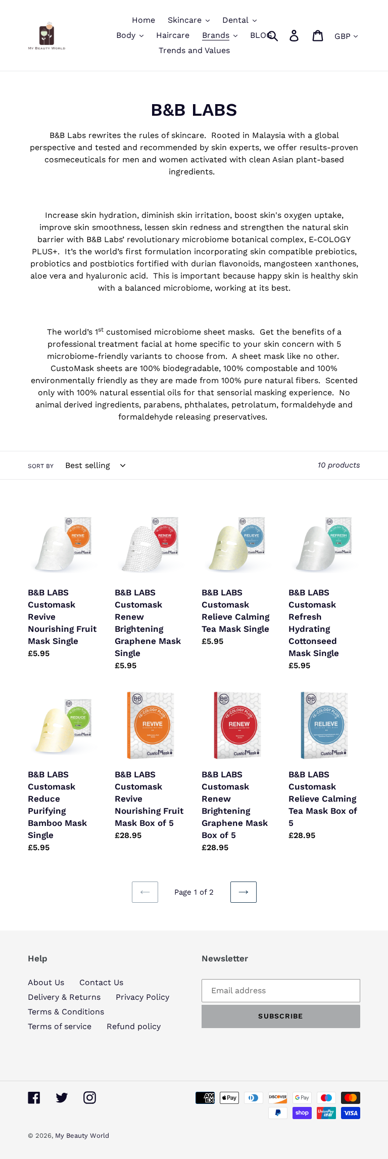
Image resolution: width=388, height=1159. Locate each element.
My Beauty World (82, 1135)
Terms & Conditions (66, 1011)
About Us (46, 982)
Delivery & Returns (64, 997)
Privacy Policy (142, 997)
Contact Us (101, 982)
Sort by (41, 466)
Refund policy (134, 1026)
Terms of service (59, 1026)
